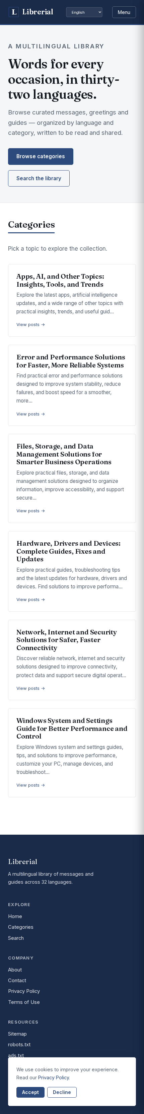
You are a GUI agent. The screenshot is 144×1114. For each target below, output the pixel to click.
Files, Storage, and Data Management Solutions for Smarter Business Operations (64, 454)
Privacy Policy (24, 991)
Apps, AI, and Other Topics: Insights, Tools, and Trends (60, 280)
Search (16, 938)
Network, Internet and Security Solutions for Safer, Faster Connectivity (66, 640)
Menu (124, 12)
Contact (17, 981)
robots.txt (19, 1045)
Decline (62, 1092)
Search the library (38, 178)
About (15, 970)
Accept (30, 1092)
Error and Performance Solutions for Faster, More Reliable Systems (70, 361)
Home (15, 916)
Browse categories (40, 156)
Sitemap (17, 1034)
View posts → (30, 324)
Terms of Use (24, 1002)
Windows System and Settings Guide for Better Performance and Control (72, 728)
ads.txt (16, 1056)
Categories (20, 927)
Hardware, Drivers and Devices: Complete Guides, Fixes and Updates (68, 551)
